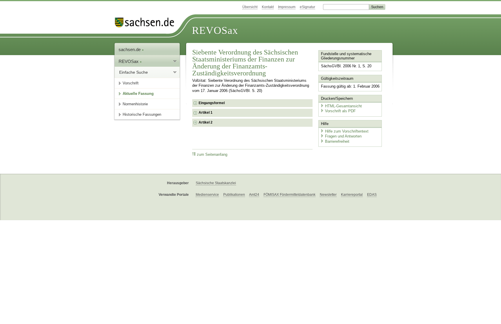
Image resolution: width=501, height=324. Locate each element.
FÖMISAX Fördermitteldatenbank (289, 195)
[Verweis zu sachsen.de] (146, 22)
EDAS (372, 195)
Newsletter (328, 195)
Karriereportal (352, 195)
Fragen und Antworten (343, 136)
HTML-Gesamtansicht (343, 106)
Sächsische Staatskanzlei (216, 183)
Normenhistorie (135, 104)
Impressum (286, 7)
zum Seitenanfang (212, 155)
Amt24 (254, 195)
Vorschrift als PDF (340, 111)
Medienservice (207, 195)
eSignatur (307, 7)
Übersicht (249, 7)
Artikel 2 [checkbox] (206, 122)
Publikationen (234, 195)
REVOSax (215, 30)
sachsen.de (130, 49)
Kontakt (268, 7)
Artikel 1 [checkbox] (206, 113)
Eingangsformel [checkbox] (212, 103)
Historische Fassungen (142, 114)
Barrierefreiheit (337, 141)
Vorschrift (131, 83)
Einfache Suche (133, 72)
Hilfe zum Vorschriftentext (347, 131)
